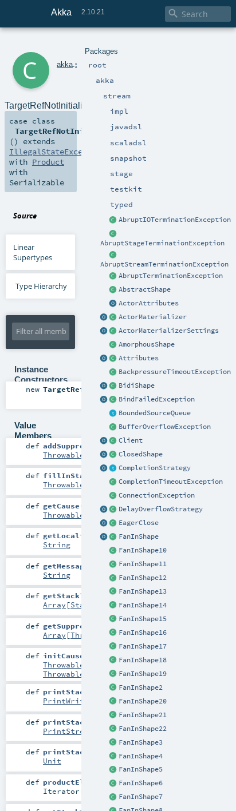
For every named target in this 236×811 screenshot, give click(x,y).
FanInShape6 (141, 783)
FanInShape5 (141, 769)
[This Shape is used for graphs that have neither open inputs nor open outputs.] (113, 454)
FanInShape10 (143, 550)
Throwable (63, 454)
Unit (52, 760)
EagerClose (139, 523)
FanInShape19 (143, 674)
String (56, 544)
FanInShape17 (143, 646)
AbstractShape (145, 289)
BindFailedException (157, 399)
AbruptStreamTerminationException (164, 264)
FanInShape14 (143, 605)
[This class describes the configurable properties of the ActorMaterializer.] (113, 331)
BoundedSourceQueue (155, 413)
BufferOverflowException (165, 427)
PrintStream (68, 731)
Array (54, 604)
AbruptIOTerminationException (175, 220)
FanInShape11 (143, 564)
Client (131, 440)
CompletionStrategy (155, 468)
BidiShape (137, 385)
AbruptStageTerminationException (162, 243)
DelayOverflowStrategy (161, 509)
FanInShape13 (143, 591)
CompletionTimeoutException (171, 482)
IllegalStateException (57, 151)
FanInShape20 (143, 701)
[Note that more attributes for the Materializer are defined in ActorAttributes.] (104, 358)
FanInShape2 (141, 687)
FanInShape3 (141, 742)
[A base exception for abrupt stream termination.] (113, 255)
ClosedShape (141, 454)
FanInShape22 (143, 729)
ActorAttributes (149, 303)
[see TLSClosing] (113, 523)
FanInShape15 (143, 619)
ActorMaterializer (153, 317)
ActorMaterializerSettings (169, 331)
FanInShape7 (141, 797)
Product (48, 162)
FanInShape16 (143, 633)
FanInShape (139, 536)
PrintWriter (68, 700)
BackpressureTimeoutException (175, 372)
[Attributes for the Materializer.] (113, 303)
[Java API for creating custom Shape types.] (113, 290)
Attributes (139, 358)
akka (65, 64)
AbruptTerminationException (171, 276)
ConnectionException (157, 495)
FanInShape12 (143, 578)
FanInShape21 (143, 715)
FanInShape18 (143, 660)
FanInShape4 (141, 756)
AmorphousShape (147, 344)
